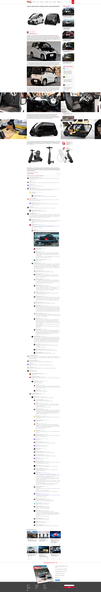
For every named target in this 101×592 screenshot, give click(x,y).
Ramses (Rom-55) (31, 370)
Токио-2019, (31, 172)
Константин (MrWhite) (32, 355)
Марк (44, 468)
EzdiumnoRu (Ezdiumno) (37, 195)
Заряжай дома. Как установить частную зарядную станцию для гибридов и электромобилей (43, 555)
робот (42, 210)
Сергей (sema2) (34, 192)
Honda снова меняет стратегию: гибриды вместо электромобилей (43, 540)
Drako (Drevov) (34, 219)
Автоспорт (28, 588)
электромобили (35, 172)
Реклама (44, 588)
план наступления (55, 36)
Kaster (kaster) (31, 184)
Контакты (45, 587)
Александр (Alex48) (36, 262)
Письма (51, 537)
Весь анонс (57, 577)
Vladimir (44, 506)
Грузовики (28, 587)
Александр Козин (41, 396)
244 (59, 552)
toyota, (28, 172)
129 (36, 537)
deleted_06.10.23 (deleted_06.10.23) (40, 259)
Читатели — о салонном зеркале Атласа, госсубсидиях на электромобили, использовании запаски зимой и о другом (55, 541)
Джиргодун (43, 296)
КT (41, 248)
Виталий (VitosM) (38, 493)
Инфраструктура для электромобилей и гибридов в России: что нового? (55, 555)
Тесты (28, 586)
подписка (69, 587)
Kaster (42, 448)
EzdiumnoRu (38, 192)
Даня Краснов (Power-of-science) (36, 210)
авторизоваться (33, 175)
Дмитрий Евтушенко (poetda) (36, 376)
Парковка (36, 586)
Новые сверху (58, 173)
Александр (44, 270)
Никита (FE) (31, 181)
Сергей (42, 195)
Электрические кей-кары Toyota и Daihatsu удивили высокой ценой (32, 555)
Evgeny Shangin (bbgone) (32, 213)
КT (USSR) (37, 423)
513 (48, 552)
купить (57, 580)
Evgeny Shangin (38, 219)
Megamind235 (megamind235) (33, 360)
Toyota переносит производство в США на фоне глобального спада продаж (32, 540)
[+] (29, 180)
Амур (47, 259)
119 (59, 537)
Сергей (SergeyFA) (34, 224)
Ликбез (39, 552)
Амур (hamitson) (38, 251)
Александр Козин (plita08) (35, 393)
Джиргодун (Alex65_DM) (39, 270)
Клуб (36, 588)
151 (48, 537)
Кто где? (36, 587)
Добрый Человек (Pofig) (32, 198)
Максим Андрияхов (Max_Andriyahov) (37, 373)
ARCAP (44, 586)
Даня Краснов (45, 352)
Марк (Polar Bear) (36, 396)
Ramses (43, 373)
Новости (28, 537)
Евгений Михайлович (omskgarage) (34, 177)
